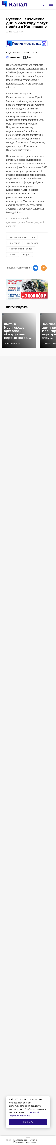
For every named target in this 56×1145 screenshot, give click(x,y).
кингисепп (32, 243)
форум (26, 254)
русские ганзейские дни (22, 237)
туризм (12, 254)
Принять (28, 1121)
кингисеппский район (20, 248)
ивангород (14, 243)
